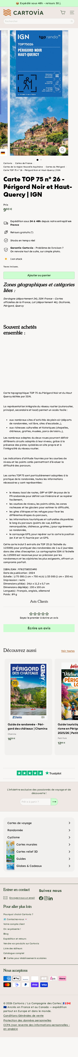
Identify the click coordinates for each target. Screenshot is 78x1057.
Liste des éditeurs (12, 948)
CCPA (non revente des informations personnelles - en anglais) (36, 1026)
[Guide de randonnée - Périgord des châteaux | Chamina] (28, 701)
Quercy (19, 305)
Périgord (8, 305)
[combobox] (39, 21)
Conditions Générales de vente (23, 1015)
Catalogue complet (13, 953)
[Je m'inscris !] (54, 801)
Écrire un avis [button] (39, 628)
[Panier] (62, 12)
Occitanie (64, 302)
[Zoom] (62, 150)
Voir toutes (68, 650)
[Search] (72, 21)
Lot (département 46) (44, 302)
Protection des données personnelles (27, 1020)
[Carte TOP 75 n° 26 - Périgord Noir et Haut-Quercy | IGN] (39, 358)
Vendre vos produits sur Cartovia (21, 943)
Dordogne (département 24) (20, 298)
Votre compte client (14, 924)
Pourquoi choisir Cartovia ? (18, 914)
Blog (5, 933)
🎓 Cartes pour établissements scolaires (24, 958)
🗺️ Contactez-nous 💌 (15, 919)
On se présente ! (12, 929)
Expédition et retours (14, 938)
